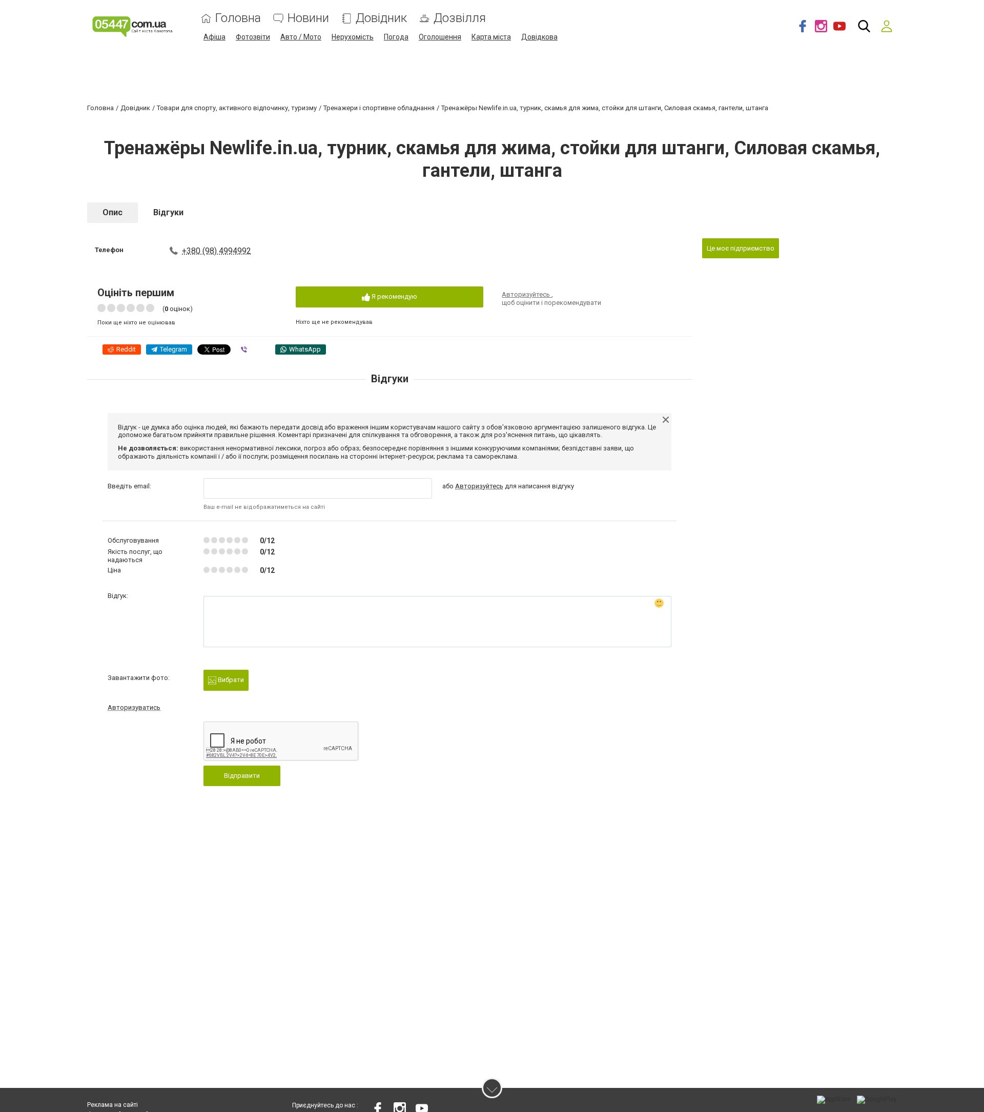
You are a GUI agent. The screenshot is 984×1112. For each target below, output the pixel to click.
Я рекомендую (393, 296)
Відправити (242, 775)
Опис (112, 212)
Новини (308, 18)
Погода (396, 37)
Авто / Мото (300, 37)
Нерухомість (353, 37)
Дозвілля (460, 18)
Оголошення (440, 37)
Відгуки (168, 212)
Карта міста (491, 37)
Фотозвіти (253, 37)
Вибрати (230, 680)
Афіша (214, 37)
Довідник (381, 18)
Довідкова (539, 37)
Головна (238, 18)
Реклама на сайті (112, 1104)
